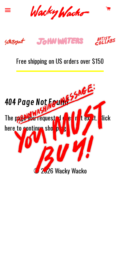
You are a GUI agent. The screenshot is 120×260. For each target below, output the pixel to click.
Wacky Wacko (60, 14)
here (10, 127)
